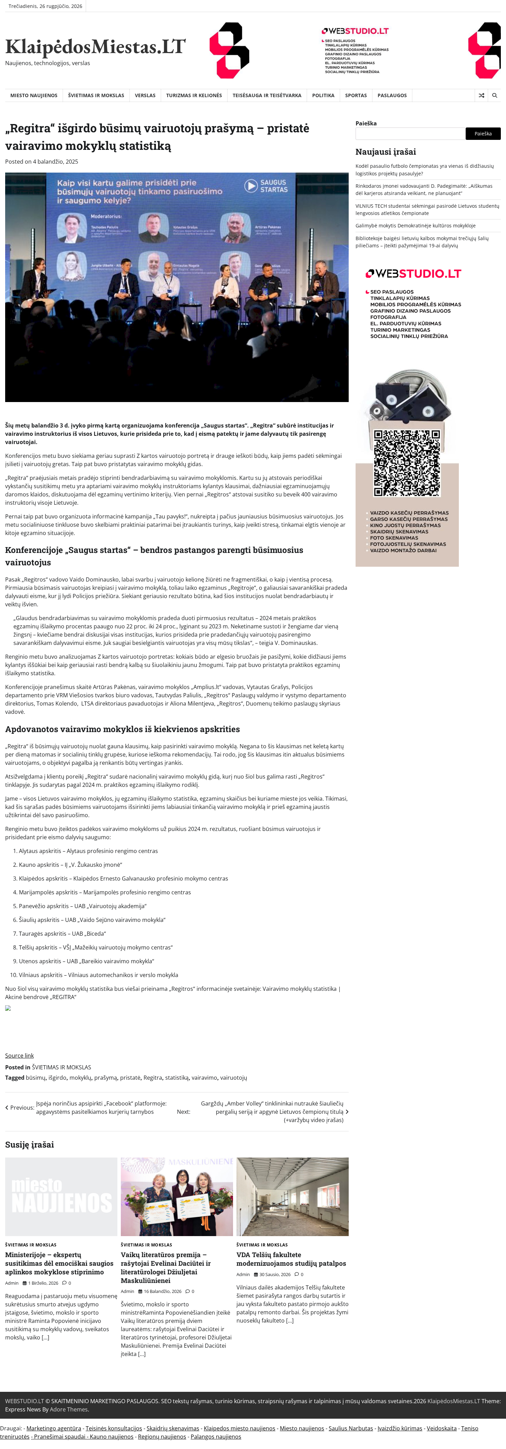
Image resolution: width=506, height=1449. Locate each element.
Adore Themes (69, 1409)
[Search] (494, 95)
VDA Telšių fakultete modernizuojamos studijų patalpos (291, 1258)
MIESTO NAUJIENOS (33, 95)
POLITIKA (323, 95)
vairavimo (204, 1077)
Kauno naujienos (112, 1436)
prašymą (105, 1077)
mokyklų (80, 1077)
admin (12, 1283)
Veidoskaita (442, 1428)
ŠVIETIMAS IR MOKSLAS (96, 95)
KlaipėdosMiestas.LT (95, 45)
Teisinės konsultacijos (114, 1428)
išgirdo (57, 1077)
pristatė (130, 1077)
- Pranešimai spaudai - (60, 1436)
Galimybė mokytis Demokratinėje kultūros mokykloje (416, 225)
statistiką (177, 1077)
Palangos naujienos (216, 1436)
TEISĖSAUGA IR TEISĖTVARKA (267, 95)
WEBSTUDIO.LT (24, 1401)
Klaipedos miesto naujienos (239, 1428)
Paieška (366, 123)
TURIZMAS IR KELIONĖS (194, 95)
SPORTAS (356, 95)
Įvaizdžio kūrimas (400, 1428)
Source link (19, 1055)
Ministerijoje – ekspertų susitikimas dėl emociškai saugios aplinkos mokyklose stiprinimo (59, 1263)
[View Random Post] (481, 95)
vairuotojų (233, 1077)
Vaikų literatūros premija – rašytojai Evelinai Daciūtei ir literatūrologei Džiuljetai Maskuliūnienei (166, 1267)
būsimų (35, 1077)
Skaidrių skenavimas (173, 1428)
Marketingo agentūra (54, 1428)
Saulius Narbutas (351, 1428)
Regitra (153, 1077)
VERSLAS (145, 95)
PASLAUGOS (392, 95)
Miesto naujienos (302, 1428)
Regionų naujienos (162, 1436)
